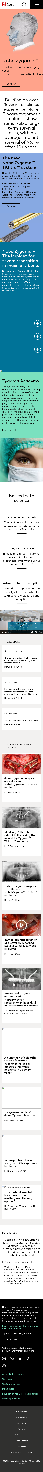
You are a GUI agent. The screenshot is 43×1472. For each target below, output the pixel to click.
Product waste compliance (21, 1452)
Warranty (21, 1429)
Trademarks (21, 1447)
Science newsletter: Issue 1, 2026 (21, 720)
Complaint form (21, 1441)
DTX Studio (8, 1388)
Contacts (7, 1378)
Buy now (11, 83)
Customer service (11, 1383)
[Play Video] (2, 632)
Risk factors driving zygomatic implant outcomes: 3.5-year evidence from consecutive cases (21, 691)
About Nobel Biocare (13, 1374)
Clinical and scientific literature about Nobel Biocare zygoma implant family (20, 660)
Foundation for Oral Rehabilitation (20, 1393)
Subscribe (12, 1339)
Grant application (11, 1398)
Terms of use (21, 1423)
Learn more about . (20, 1327)
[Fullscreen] (40, 632)
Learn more (8, 430)
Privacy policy (21, 1411)
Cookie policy (21, 1417)
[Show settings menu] (36, 632)
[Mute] (31, 632)
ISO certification (21, 1435)
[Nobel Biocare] (7, 4)
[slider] (19, 632)
